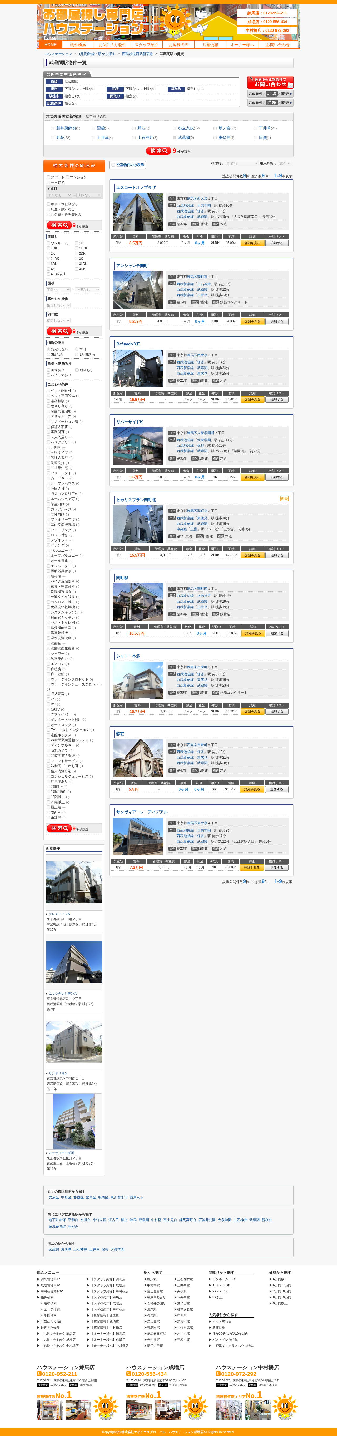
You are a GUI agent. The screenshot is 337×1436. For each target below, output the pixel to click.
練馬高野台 (187, 1220)
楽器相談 (60, 401)
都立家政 (189, 128)
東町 (204, 667)
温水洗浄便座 (63, 638)
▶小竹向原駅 (183, 1327)
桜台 (124, 1220)
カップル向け (63, 509)
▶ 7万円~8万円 (280, 1291)
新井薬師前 (68, 128)
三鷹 (193, 529)
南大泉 (202, 355)
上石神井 (147, 137)
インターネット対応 (68, 720)
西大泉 (202, 198)
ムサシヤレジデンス (63, 993)
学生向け (60, 504)
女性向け (60, 514)
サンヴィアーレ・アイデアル (142, 812)
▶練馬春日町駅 (155, 1334)
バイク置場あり (65, 581)
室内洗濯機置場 (65, 525)
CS (55, 699)
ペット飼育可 (63, 390)
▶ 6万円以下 (278, 1279)
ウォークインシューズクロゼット (74, 686)
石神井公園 (207, 1220)
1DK (54, 248)
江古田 (113, 1220)
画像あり (58, 370)
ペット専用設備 (65, 396)
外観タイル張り (65, 597)
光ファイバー (63, 714)
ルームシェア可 (65, 499)
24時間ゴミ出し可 (67, 766)
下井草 (268, 128)
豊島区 (91, 1197)
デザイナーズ (63, 416)
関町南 (202, 589)
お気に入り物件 (112, 44)
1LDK (83, 248)
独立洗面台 (61, 659)
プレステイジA (59, 914)
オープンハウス (65, 483)
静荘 (120, 734)
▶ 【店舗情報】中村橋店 (104, 1327)
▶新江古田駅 (153, 1346)
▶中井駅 (180, 1315)
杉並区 (78, 1197)
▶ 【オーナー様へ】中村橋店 (107, 1346)
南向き (58, 812)
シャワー (60, 654)
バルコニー (61, 550)
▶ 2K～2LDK (218, 1291)
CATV (57, 709)
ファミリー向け (65, 519)
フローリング (63, 530)
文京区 (54, 1197)
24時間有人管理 (65, 756)
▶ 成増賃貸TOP (48, 1285)
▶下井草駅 (182, 1297)
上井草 (105, 137)
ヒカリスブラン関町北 (136, 500)
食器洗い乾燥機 (65, 607)
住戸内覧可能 (63, 771)
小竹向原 (99, 1220)
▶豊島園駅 (152, 1327)
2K (53, 253)
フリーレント (63, 473)
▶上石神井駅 (183, 1279)
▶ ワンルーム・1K (222, 1279)
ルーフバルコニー (67, 555)
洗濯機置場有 (63, 592)
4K (53, 269)
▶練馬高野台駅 (155, 1297)
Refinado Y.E (128, 344)
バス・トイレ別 (65, 622)
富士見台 (170, 1220)
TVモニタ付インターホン (72, 730)
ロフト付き (61, 535)
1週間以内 (87, 354)
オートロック (63, 725)
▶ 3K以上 (216, 1297)
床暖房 (58, 669)
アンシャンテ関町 (132, 266)
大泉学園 (204, 206)
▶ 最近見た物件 (48, 1327)
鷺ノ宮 (227, 128)
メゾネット (61, 540)
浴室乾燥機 (61, 633)
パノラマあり (61, 375)
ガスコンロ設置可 (67, 494)
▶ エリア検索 (50, 1309)
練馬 (133, 1220)
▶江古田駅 (152, 1321)
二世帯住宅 (61, 468)
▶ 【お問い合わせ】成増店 (56, 1340)
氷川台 (85, 1220)
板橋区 (103, 1197)
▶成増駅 (150, 1309)
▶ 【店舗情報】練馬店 (103, 1315)
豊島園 (144, 1220)
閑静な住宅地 (63, 411)
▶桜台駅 (150, 1315)
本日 (82, 349)
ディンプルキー (65, 745)
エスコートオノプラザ (136, 187)
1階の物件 (61, 792)
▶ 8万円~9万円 (280, 1297)
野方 (143, 128)
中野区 (66, 1197)
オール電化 (61, 561)
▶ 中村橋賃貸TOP (50, 1291)
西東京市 (194, 667)
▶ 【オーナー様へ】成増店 (106, 1340)
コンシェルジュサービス (72, 776)
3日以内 (57, 354)
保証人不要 (61, 427)
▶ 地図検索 (48, 1315)
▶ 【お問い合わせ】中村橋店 (58, 1346)
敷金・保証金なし (64, 204)
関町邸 (122, 578)
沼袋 (103, 128)
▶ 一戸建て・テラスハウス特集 (231, 1346)
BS (55, 704)
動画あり (86, 370)
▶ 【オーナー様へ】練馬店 (106, 1334)
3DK (54, 264)
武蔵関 (186, 137)
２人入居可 (61, 437)
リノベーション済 (67, 422)
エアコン (60, 664)
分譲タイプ (61, 453)
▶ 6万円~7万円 (280, 1285)
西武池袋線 (185, 206)
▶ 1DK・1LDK (219, 1285)
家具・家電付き (65, 586)
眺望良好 (60, 463)
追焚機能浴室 (63, 628)
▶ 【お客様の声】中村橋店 (106, 1309)
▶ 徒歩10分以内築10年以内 (228, 1334)
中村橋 (156, 1220)
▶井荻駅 (180, 1291)
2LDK (55, 259)
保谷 (200, 211)
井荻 (63, 137)
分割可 (58, 447)
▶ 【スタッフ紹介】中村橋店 (107, 1291)
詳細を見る (252, 243)
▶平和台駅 (182, 1340)
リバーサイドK (129, 422)
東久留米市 (119, 1197)
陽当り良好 (61, 406)
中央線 (182, 529)
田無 (265, 137)
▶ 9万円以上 (278, 1303)
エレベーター (63, 566)
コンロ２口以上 (65, 602)
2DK (82, 253)
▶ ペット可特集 (220, 1321)
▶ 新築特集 (217, 1327)
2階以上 (59, 787)
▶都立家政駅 (183, 1309)
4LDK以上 (58, 274)
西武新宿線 (185, 217)
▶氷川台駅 (182, 1334)
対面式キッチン (65, 617)
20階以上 (60, 802)
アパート (58, 177)
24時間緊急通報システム (72, 740)
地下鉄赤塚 (57, 1220)
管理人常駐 (61, 458)
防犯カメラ (61, 751)
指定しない (59, 349)
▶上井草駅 (182, 1285)
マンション (78, 177)
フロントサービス (67, 761)
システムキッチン (67, 612)
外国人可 (60, 489)
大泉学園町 (205, 433)
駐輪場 (58, 576)
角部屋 (58, 817)
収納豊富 (60, 694)
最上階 (58, 807)
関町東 (202, 277)
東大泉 (202, 823)
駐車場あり (61, 781)
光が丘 (73, 1227)
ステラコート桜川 (61, 1153)
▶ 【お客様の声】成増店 (104, 1303)
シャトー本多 (128, 656)
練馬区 (192, 198)
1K (81, 243)
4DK (82, 269)
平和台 (73, 1220)
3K (81, 259)
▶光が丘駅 (152, 1340)
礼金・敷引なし (63, 209)
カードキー (61, 478)
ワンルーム (59, 243)
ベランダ (60, 545)
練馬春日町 (57, 1227)
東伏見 (226, 137)
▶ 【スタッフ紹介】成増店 (106, 1285)
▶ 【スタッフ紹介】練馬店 (106, 1279)
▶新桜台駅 (182, 1321)
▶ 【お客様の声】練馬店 (104, 1297)
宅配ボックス (63, 735)
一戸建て (58, 182)
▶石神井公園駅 (155, 1303)
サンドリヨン (58, 1073)
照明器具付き (63, 571)
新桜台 (267, 1220)
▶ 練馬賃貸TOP (48, 1279)
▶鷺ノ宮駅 (182, 1303)
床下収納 (60, 674)
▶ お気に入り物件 (50, 1321)
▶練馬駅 (150, 1279)
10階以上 (60, 797)
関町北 (202, 511)
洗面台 (58, 643)
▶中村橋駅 (152, 1285)
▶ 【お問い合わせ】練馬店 (56, 1334)
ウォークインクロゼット (72, 679)
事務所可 (60, 432)
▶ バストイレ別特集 (223, 1340)
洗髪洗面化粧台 (65, 648)
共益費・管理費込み (66, 214)
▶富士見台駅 (153, 1291)
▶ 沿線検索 (48, 1303)
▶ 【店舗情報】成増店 (103, 1321)
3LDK (83, 264)
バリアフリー (63, 442)
